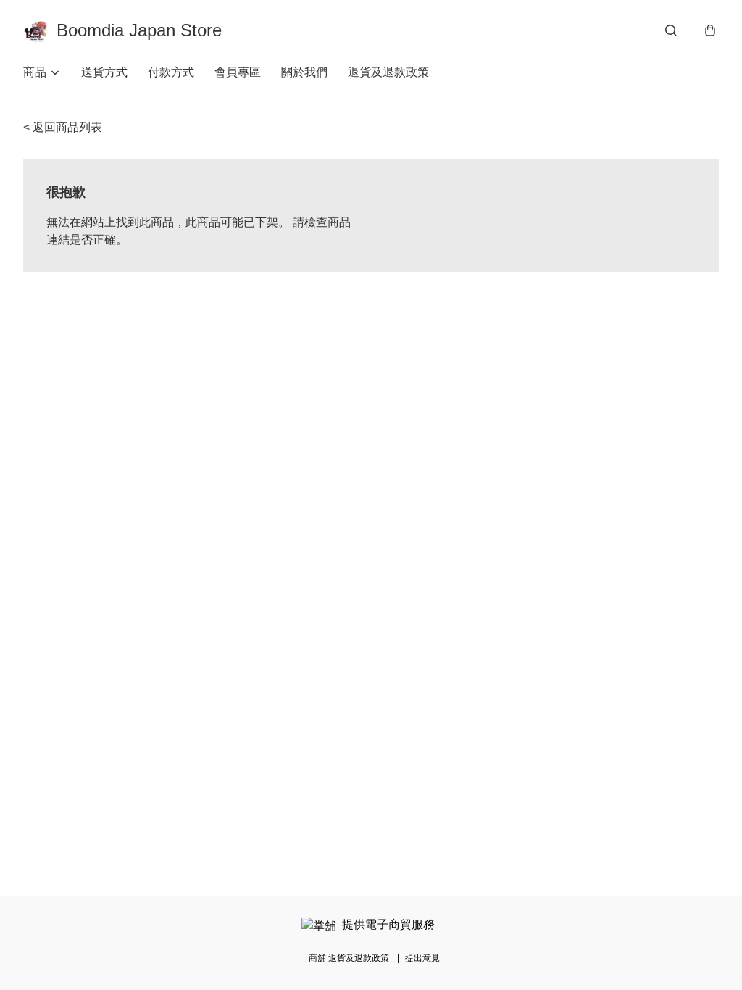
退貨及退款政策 (388, 72)
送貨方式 (104, 72)
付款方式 (171, 72)
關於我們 (304, 72)
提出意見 (422, 958)
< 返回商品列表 (62, 127)
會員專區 (237, 72)
